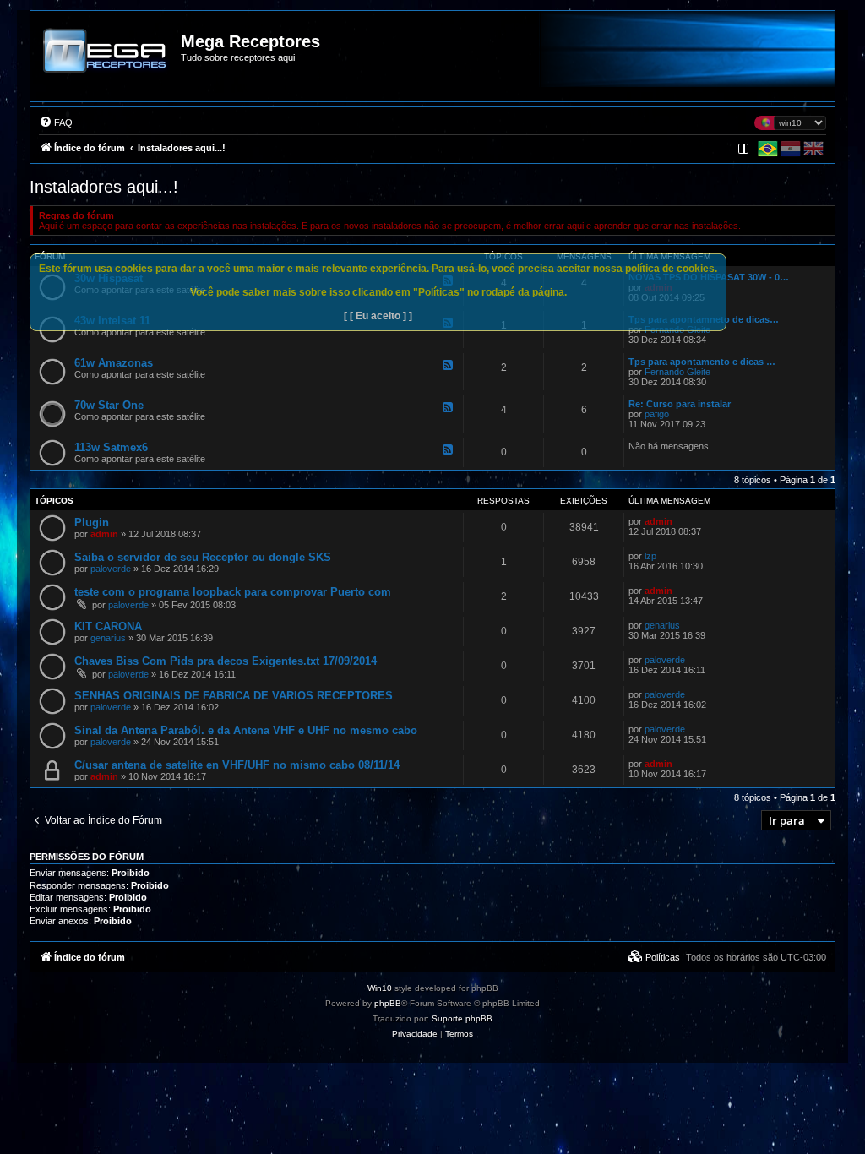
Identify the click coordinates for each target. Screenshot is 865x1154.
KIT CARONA (108, 626)
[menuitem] (56, 122)
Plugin (91, 522)
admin (104, 534)
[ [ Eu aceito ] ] (378, 316)
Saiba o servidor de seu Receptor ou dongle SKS (202, 557)
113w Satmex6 (111, 447)
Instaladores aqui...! (104, 186)
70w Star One (109, 405)
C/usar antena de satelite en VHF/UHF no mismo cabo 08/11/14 (237, 765)
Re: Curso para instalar (679, 404)
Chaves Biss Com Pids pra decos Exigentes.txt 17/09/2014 (225, 661)
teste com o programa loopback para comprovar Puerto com (232, 591)
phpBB (387, 1003)
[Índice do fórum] (106, 62)
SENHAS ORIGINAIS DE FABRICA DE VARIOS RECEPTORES (233, 695)
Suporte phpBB (462, 1018)
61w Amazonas (113, 363)
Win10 (379, 988)
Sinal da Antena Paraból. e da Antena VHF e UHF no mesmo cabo (245, 730)
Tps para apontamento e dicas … (701, 362)
